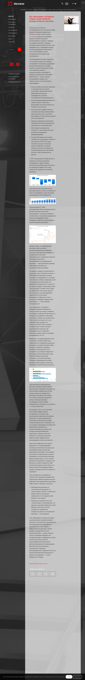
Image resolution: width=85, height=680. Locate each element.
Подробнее (77, 676)
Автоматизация (12, 30)
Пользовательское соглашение (13, 77)
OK (69, 676)
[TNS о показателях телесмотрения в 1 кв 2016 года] (1, 340)
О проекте (11, 41)
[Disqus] (54, 607)
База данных (11, 36)
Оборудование (12, 33)
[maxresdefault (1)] (71, 23)
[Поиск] (62, 3)
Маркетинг (33, 24)
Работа (10, 38)
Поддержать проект (14, 73)
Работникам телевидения (12, 23)
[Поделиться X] (39, 574)
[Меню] (66, 3)
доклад (32, 36)
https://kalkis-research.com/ (38, 563)
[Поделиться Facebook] (32, 574)
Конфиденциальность (14, 81)
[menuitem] (62, 3)
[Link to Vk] (75, 3)
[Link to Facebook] (73, 3)
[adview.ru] (16, 3)
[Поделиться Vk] (52, 574)
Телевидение (12, 19)
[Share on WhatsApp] (46, 574)
